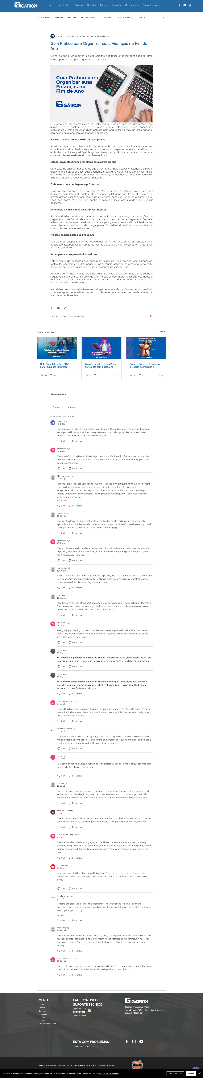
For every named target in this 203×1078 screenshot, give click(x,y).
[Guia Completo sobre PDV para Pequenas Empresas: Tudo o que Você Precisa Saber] (57, 348)
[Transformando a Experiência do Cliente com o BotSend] (102, 348)
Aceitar (191, 1073)
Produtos (107, 17)
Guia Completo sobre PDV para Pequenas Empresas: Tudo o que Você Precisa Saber (54, 365)
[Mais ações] (151, 36)
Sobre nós (43, 1008)
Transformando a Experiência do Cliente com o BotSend (100, 365)
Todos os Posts (43, 17)
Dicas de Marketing (125, 17)
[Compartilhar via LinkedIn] (58, 307)
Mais (141, 17)
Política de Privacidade (109, 1073)
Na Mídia (59, 17)
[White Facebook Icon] (179, 5)
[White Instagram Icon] (190, 5)
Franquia (72, 17)
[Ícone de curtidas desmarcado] (59, 441)
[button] (163, 17)
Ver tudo (162, 332)
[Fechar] (199, 1073)
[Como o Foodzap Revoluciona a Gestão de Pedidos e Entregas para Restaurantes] (146, 348)
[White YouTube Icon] (185, 5)
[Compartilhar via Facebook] (51, 307)
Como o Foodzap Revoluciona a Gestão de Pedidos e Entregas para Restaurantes (146, 365)
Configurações (175, 1073)
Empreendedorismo (89, 17)
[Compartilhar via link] (65, 307)
